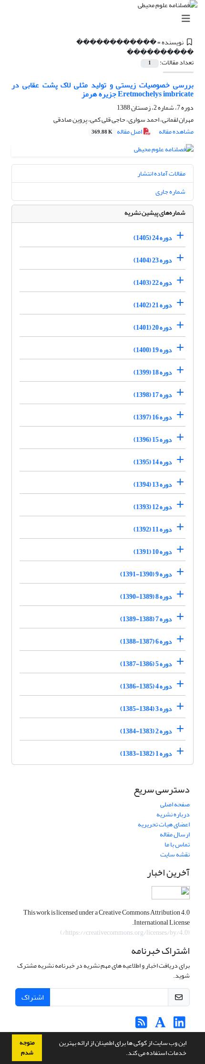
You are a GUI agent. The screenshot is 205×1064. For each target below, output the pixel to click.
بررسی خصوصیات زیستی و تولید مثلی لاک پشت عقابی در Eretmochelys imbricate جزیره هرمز (102, 89)
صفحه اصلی (175, 804)
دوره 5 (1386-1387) (146, 663)
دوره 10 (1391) (152, 551)
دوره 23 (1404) (152, 260)
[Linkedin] (179, 1025)
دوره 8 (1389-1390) (146, 596)
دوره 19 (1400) (152, 350)
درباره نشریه (173, 814)
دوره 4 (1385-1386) (146, 686)
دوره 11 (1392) (152, 529)
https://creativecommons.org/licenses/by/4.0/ (125, 932)
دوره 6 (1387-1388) (146, 641)
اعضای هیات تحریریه (164, 824)
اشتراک (32, 997)
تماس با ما (177, 844)
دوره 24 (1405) (152, 237)
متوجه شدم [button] (27, 1047)
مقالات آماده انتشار (161, 173)
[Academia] (160, 1025)
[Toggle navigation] (105, 19)
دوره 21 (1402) (152, 305)
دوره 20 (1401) (152, 327)
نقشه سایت (175, 854)
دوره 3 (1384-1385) (146, 708)
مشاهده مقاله (176, 131)
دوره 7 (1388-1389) (146, 619)
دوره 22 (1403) (152, 282)
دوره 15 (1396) (152, 439)
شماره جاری (170, 191)
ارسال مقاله (175, 834)
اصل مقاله (117, 131)
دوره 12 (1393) (152, 507)
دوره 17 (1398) (152, 394)
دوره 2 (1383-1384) (146, 731)
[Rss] (141, 1025)
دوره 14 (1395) (152, 462)
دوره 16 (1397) (152, 417)
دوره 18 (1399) (152, 372)
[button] (123, 1054)
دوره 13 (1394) (152, 484)
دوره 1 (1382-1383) (146, 753)
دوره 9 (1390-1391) (146, 574)
